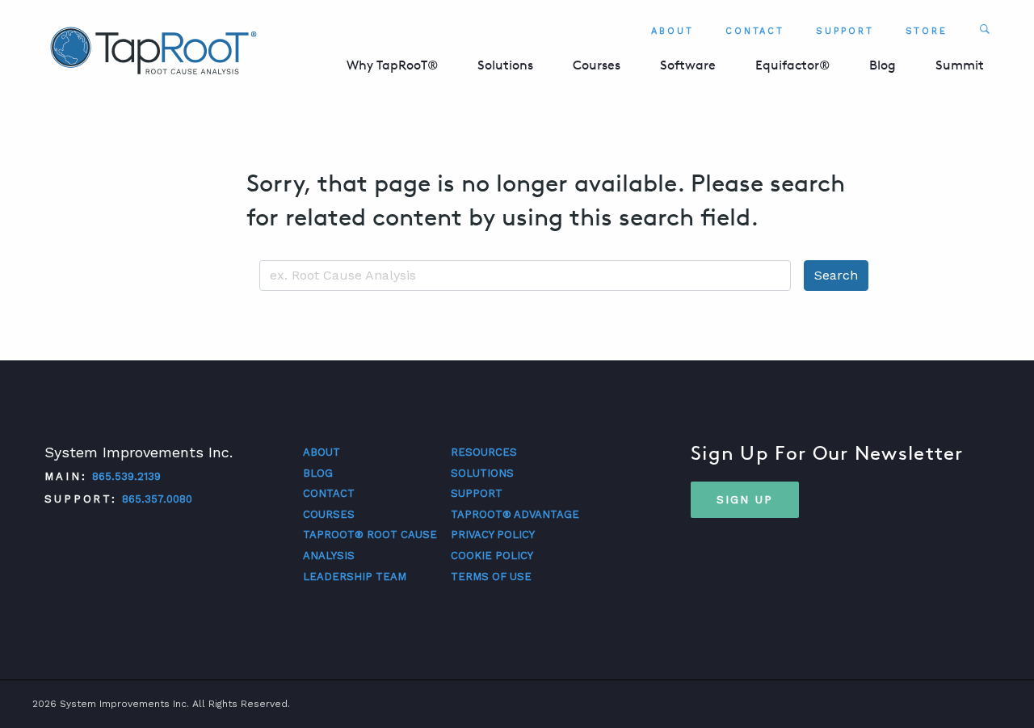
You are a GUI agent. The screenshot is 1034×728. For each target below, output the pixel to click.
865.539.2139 (126, 476)
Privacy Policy (493, 534)
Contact (754, 31)
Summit (959, 65)
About (672, 31)
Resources (484, 452)
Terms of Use (491, 576)
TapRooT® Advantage (515, 514)
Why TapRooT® (392, 65)
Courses (596, 65)
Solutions (505, 65)
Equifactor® (792, 65)
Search (836, 275)
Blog (882, 65)
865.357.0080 (157, 499)
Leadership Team (354, 576)
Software (688, 65)
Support (844, 31)
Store (927, 31)
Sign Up (745, 499)
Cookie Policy (492, 555)
